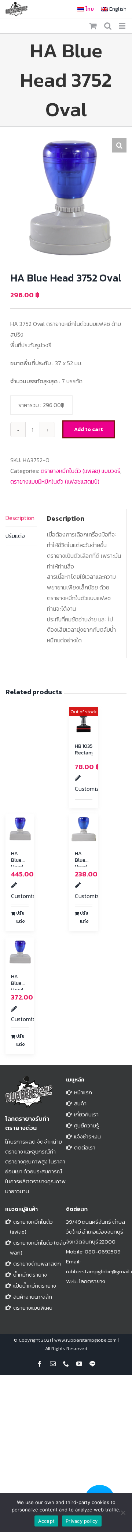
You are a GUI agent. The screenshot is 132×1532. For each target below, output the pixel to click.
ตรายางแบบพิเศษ (32, 1307)
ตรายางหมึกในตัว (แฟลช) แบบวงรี (80, 470)
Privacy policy (82, 1521)
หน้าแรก (83, 1092)
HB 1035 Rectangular (89, 749)
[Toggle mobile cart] (93, 26)
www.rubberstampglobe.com (85, 1340)
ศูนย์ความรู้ (86, 1125)
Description (20, 517)
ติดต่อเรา (84, 1147)
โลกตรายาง (92, 1281)
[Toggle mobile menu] (122, 26)
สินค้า (80, 1103)
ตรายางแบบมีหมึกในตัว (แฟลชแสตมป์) (54, 481)
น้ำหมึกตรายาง (30, 1274)
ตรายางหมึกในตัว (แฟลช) (31, 1226)
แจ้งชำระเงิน (87, 1136)
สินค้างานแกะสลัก (32, 1296)
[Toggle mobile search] (107, 26)
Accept (46, 1521)
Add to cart (88, 429)
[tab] (21, 518)
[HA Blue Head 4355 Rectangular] (20, 951)
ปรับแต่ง (15, 535)
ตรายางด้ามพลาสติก (37, 1263)
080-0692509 (103, 1251)
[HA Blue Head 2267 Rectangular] (83, 828)
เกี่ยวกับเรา (86, 1114)
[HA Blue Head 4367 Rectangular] (20, 828)
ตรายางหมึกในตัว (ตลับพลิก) (38, 1247)
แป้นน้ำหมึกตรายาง (34, 1285)
